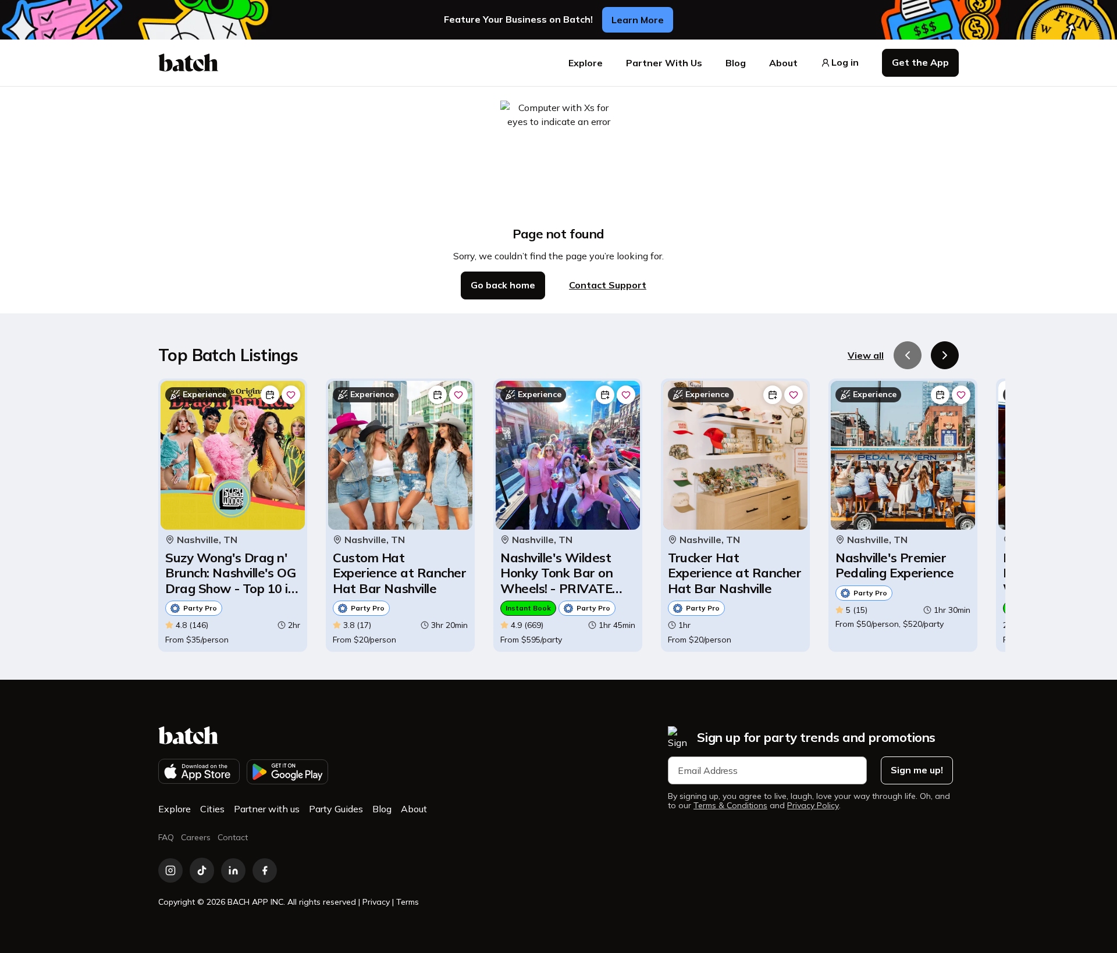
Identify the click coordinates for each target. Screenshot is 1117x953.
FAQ (166, 837)
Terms (407, 902)
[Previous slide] (908, 355)
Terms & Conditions (730, 806)
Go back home (503, 285)
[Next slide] (945, 355)
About (783, 63)
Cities (212, 809)
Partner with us (267, 809)
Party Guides (336, 809)
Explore (585, 63)
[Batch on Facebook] (264, 870)
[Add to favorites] (291, 395)
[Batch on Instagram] (170, 870)
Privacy (376, 902)
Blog (735, 63)
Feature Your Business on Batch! (518, 19)
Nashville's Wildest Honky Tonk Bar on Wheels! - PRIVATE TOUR (556, 573)
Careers (196, 837)
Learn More (637, 20)
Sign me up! (917, 770)
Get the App (920, 62)
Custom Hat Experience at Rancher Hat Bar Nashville (400, 573)
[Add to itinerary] (270, 395)
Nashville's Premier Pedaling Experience (894, 565)
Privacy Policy (813, 806)
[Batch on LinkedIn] (233, 870)
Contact (233, 837)
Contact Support (607, 285)
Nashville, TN (207, 539)
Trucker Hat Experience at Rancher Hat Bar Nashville (735, 573)
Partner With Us (664, 63)
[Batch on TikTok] (202, 870)
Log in (845, 62)
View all (866, 355)
